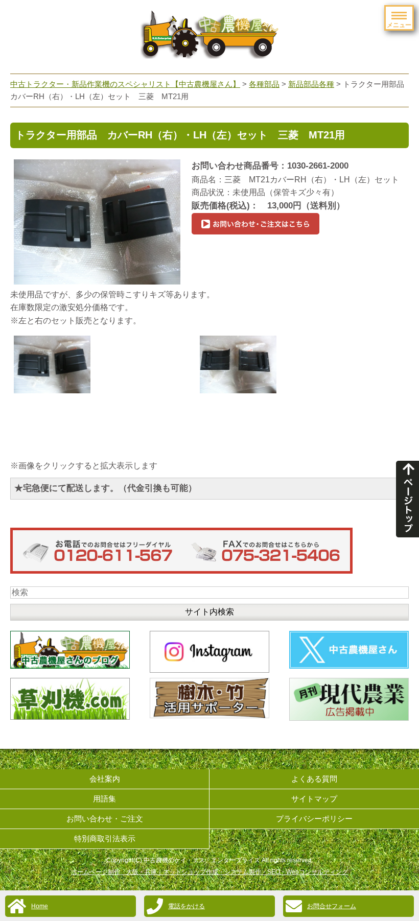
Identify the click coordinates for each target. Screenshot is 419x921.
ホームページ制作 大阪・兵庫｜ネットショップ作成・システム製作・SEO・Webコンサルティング (209, 872)
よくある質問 (314, 778)
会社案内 (104, 778)
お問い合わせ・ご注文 (104, 818)
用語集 (104, 798)
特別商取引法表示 (104, 838)
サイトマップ (314, 798)
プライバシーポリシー (314, 818)
